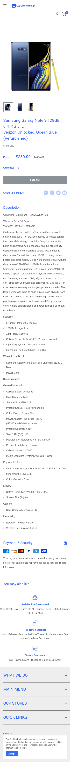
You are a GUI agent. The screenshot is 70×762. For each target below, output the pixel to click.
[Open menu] (5, 5)
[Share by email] (64, 192)
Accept (11, 753)
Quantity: (8, 167)
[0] (64, 14)
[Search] (46, 13)
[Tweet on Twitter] (58, 192)
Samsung (9, 145)
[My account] (57, 14)
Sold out (35, 179)
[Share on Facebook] (46, 192)
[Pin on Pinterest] (52, 192)
